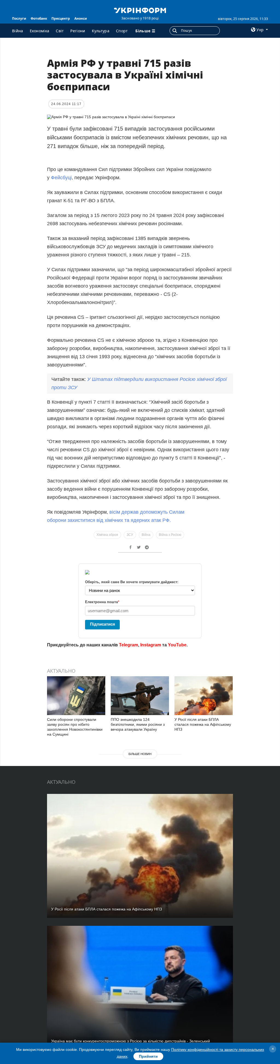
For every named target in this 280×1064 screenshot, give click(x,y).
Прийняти (148, 1056)
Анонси (80, 18)
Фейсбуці (61, 177)
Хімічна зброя (107, 535)
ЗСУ (130, 535)
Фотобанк (39, 18)
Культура (100, 30)
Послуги (19, 18)
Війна (17, 30)
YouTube (177, 645)
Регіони (77, 30)
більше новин (140, 754)
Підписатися (102, 624)
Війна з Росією (170, 535)
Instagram (150, 645)
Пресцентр (60, 18)
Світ (60, 30)
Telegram (128, 645)
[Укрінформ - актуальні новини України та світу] (140, 10)
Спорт (122, 30)
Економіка (39, 30)
